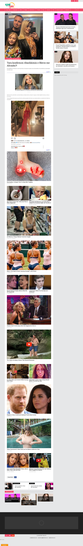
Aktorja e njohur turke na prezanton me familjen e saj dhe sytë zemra (66, 65)
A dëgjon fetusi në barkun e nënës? (17, 12)
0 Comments (10, 58)
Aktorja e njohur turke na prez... (44, 498)
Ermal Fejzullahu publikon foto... (27, 502)
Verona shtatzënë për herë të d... (12, 499)
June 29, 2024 (16, 58)
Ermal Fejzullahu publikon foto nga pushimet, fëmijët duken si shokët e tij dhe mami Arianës (66, 46)
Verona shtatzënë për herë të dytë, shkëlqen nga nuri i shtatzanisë (65, 27)
